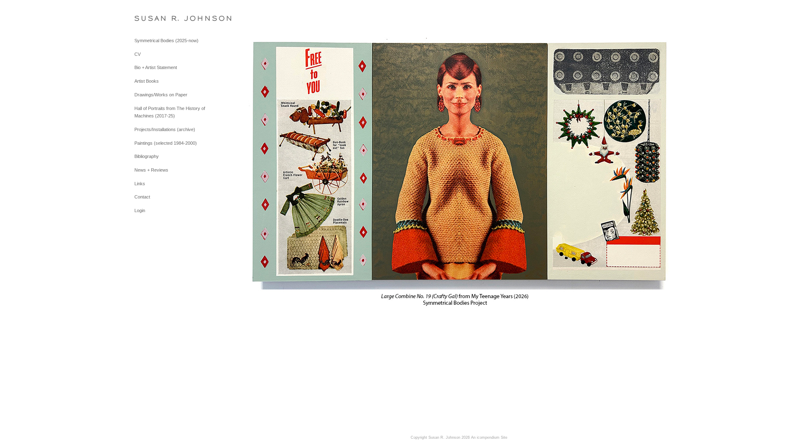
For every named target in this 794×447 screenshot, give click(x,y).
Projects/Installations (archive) (164, 129)
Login (139, 210)
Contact (142, 196)
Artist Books (146, 81)
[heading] (155, 18)
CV (137, 54)
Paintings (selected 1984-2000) (165, 143)
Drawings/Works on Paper (160, 94)
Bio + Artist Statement (155, 67)
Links (139, 183)
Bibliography (146, 156)
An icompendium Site (489, 437)
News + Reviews (151, 169)
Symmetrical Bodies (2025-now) (166, 40)
